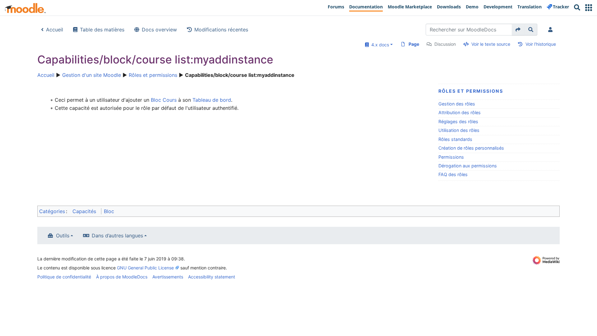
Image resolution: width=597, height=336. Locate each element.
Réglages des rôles (458, 121)
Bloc (109, 211)
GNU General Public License (145, 267)
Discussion (445, 44)
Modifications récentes (221, 29)
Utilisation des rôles (458, 130)
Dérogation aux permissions (467, 165)
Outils (62, 235)
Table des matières (102, 29)
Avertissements (167, 276)
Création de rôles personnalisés (471, 148)
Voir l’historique (540, 44)
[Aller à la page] (518, 29)
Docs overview (159, 29)
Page (414, 44)
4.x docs (379, 44)
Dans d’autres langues (117, 235)
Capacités (84, 211)
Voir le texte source (490, 44)
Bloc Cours (164, 100)
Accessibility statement (211, 276)
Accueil (54, 29)
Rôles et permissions (153, 75)
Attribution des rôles (459, 112)
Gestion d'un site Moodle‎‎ (91, 75)
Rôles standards (455, 139)
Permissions (451, 157)
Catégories (52, 211)
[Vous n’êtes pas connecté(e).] (551, 29)
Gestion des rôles (456, 103)
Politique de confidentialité (64, 276)
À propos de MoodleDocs (121, 276)
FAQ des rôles (453, 174)
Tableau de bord (211, 100)
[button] (589, 8)
